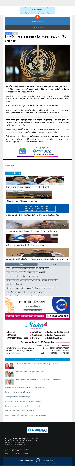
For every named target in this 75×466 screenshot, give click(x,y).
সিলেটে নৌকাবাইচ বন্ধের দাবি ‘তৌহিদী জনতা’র (18, 392)
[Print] (15, 33)
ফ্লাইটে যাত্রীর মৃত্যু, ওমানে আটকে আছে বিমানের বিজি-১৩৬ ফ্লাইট (25, 272)
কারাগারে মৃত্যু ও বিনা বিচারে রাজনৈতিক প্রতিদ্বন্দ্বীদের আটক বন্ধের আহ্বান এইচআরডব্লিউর (32, 215)
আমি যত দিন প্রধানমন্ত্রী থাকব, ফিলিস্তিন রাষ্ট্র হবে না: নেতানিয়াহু (25, 245)
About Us (7, 453)
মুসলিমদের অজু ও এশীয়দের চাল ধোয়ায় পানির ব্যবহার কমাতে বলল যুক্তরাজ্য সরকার (31, 231)
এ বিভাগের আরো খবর (13, 173)
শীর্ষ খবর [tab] (21, 264)
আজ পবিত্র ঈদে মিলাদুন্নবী (14, 284)
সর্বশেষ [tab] (54, 264)
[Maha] (37, 338)
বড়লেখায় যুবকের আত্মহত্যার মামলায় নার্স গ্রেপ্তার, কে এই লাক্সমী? (23, 401)
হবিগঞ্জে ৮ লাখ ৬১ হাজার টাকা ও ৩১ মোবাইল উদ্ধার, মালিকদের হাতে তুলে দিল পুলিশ (32, 288)
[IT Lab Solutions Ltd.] (37, 308)
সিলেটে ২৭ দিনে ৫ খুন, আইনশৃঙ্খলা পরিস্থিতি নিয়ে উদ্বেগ (31, 372)
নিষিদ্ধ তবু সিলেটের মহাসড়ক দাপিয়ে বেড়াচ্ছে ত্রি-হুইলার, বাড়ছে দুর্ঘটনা (24, 388)
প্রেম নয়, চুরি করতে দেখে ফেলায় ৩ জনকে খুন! (17, 397)
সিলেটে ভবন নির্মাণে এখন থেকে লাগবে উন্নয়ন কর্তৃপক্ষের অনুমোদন (23, 406)
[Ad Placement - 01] (37, 10)
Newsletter (25, 453)
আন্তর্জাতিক (8, 33)
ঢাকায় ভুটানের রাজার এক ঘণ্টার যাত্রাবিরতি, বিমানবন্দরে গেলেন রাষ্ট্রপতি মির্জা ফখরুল (32, 280)
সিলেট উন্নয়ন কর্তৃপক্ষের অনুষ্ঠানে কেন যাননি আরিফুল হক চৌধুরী (25, 292)
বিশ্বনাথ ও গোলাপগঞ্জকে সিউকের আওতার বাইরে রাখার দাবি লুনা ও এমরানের (37, 364)
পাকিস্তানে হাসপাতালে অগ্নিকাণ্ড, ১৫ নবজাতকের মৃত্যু (21, 201)
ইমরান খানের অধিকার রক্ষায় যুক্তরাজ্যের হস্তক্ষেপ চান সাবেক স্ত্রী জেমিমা (27, 187)
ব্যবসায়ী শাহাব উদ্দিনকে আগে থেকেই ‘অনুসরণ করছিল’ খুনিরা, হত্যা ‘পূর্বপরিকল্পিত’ (38, 380)
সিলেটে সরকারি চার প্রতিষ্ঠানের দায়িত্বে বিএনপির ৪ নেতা (20, 411)
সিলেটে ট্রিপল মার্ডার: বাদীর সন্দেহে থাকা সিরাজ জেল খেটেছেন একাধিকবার (25, 415)
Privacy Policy (16, 453)
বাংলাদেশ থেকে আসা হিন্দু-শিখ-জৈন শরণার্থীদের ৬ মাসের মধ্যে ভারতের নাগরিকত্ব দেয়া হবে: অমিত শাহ (37, 259)
